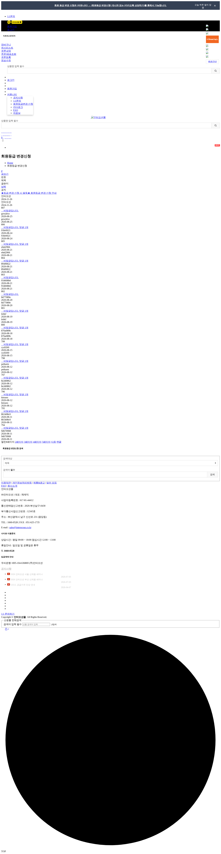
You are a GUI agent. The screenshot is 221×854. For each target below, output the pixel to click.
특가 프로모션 (18, 146)
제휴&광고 (39, 482)
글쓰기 (4, 174)
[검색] (215, 70)
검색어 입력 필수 (13, 624)
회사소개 (12, 486)
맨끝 (59, 442)
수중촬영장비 (162, 147)
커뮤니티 (12, 94)
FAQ (15, 110)
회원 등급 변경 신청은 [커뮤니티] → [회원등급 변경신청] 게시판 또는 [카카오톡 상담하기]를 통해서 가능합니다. (110, 5)
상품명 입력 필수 (15, 66)
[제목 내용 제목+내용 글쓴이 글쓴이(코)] (110, 463)
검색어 (9, 470)
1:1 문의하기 (7, 614)
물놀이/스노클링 (107, 147)
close (214, 5)
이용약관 (6, 482)
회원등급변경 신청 (23, 104)
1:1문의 (11, 16)
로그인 (10, 29)
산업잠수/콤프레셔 (188, 147)
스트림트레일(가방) (136, 147)
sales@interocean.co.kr (20, 527)
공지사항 (18, 97)
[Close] (2, 42)
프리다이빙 (84, 147)
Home (10, 163)
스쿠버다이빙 (62, 147)
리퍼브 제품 (41, 146)
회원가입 (12, 26)
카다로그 (18, 107)
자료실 (16, 113)
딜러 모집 (51, 482)
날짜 (3, 186)
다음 (53, 442)
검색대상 (7, 458)
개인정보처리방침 (22, 482)
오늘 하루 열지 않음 (203, 6)
